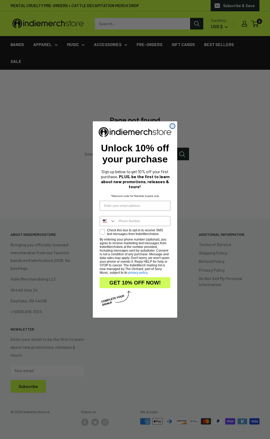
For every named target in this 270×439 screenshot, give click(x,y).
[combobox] (108, 221)
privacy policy (137, 273)
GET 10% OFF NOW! (135, 283)
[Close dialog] (172, 126)
